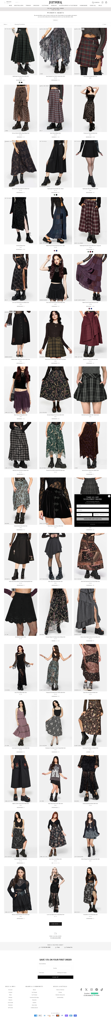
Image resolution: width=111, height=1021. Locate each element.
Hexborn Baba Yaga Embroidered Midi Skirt (20, 359)
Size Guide (10, 1002)
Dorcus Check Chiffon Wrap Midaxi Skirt (20, 133)
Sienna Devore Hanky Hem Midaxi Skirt (90, 470)
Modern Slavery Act (60, 994)
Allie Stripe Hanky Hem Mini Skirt (55, 581)
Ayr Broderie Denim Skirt (20, 637)
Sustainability (60, 997)
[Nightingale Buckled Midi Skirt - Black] (21, 82)
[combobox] (55, 968)
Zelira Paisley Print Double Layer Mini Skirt (90, 859)
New (10, 5)
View (5, 24)
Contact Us (69, 947)
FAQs (10, 994)
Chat (58, 947)
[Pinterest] (96, 989)
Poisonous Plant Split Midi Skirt (90, 133)
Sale (100, 5)
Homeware (83, 5)
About (34, 989)
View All (93, 5)
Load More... (55, 923)
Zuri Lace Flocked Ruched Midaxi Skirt (20, 302)
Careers (34, 1002)
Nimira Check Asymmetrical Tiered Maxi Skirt (90, 637)
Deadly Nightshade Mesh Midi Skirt (90, 803)
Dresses (36, 5)
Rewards (34, 1000)
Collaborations (34, 1007)
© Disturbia (55, 1013)
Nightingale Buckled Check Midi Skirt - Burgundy (90, 245)
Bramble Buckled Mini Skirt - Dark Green (90, 414)
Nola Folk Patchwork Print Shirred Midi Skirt (90, 581)
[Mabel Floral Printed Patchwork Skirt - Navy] (56, 250)
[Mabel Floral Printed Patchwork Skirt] (54, 250)
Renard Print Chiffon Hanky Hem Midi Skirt (55, 470)
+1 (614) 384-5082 (45, 947)
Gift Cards (10, 1007)
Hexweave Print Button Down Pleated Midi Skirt (55, 748)
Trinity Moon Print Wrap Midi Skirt (90, 914)
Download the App (34, 997)
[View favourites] (102, 2)
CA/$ (16, 2)
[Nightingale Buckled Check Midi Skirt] (19, 82)
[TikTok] (102, 989)
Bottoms (55, 20)
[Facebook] (81, 989)
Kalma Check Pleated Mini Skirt (90, 76)
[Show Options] (72, 968)
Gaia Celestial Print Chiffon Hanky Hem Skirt (55, 76)
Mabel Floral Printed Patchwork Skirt (90, 302)
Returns (10, 1000)
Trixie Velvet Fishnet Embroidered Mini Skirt (55, 302)
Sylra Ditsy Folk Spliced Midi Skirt (90, 692)
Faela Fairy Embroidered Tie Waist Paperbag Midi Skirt (20, 581)
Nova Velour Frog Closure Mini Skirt (55, 526)
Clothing (45, 5)
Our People (34, 992)
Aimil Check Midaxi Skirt (55, 133)
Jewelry (54, 5)
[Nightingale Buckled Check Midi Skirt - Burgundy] (90, 251)
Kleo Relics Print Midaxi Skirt (55, 859)
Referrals (10, 1005)
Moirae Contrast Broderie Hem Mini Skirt (20, 914)
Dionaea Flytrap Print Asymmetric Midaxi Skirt (55, 637)
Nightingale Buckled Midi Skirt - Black (55, 188)
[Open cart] (106, 2)
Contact (10, 992)
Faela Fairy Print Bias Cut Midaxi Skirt (90, 748)
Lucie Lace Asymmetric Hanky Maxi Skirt (55, 914)
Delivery (10, 997)
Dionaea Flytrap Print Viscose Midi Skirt (55, 414)
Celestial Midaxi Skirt (20, 245)
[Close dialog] (109, 496)
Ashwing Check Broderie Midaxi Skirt (21, 470)
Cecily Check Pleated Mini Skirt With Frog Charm (55, 359)
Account (10, 989)
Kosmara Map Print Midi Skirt (20, 859)
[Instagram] (91, 989)
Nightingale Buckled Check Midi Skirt (21, 76)
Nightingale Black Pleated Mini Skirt (90, 188)
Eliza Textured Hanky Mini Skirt (20, 414)
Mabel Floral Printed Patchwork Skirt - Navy (55, 245)
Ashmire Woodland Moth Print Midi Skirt (20, 188)
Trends (28, 5)
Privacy (60, 992)
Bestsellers (18, 5)
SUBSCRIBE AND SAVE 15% (93, 519)
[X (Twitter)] (86, 989)
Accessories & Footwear (68, 5)
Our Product (34, 994)
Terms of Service (60, 989)
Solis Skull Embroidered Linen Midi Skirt (20, 748)
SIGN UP (55, 977)
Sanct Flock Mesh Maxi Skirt (21, 692)
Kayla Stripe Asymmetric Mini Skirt (55, 803)
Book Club (34, 1005)
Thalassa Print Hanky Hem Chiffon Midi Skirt (55, 692)
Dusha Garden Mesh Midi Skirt (20, 526)
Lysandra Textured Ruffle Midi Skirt (90, 359)
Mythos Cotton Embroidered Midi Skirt (21, 803)
